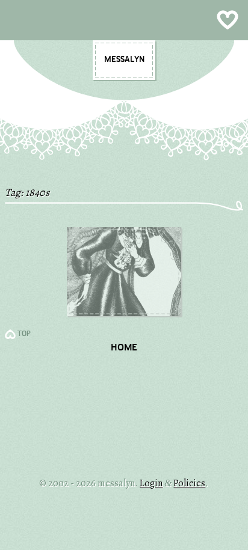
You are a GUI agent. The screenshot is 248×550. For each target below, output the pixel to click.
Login (151, 483)
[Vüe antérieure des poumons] (124, 313)
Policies (189, 483)
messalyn (124, 59)
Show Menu (124, 20)
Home (124, 348)
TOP (24, 334)
